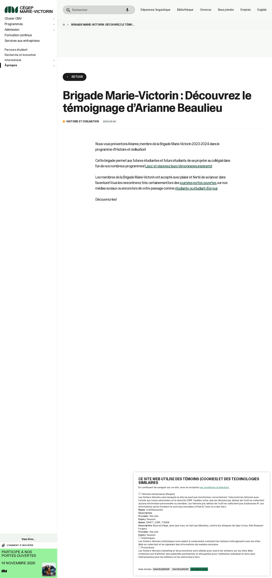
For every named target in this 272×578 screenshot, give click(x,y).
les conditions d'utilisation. (214, 487)
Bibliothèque (185, 10)
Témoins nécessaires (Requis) (158, 494)
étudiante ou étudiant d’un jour (196, 188)
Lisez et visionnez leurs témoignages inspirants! (178, 166)
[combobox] (99, 10)
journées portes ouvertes (198, 182)
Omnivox (205, 10)
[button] (30, 18)
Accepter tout (199, 569)
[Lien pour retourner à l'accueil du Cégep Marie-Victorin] (29, 12)
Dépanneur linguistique (155, 10)
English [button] (262, 10)
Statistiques (148, 538)
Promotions (147, 547)
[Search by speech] (127, 10)
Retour (77, 77)
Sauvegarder (161, 569)
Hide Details (145, 569)
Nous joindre (226, 10)
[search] (99, 10)
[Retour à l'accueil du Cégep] (65, 25)
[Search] (68, 10)
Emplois (246, 10)
